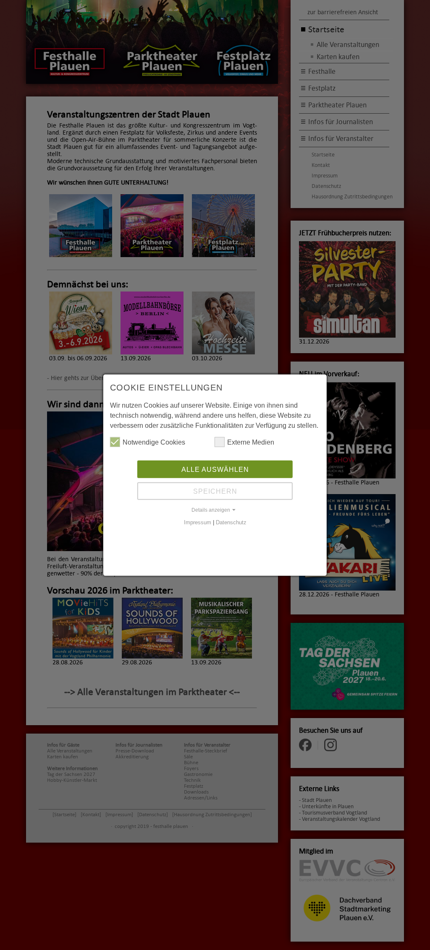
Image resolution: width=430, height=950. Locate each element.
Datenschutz (231, 522)
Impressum (197, 522)
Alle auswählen (215, 469)
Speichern (215, 491)
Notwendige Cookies (154, 442)
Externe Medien (250, 442)
